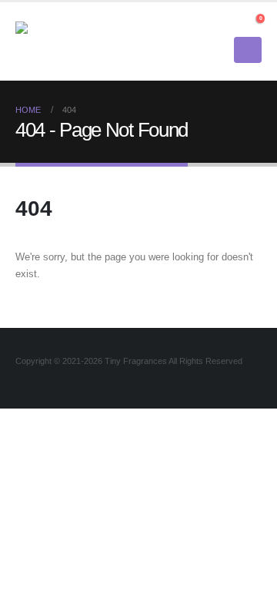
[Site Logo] (57, 41)
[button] (233, 22)
